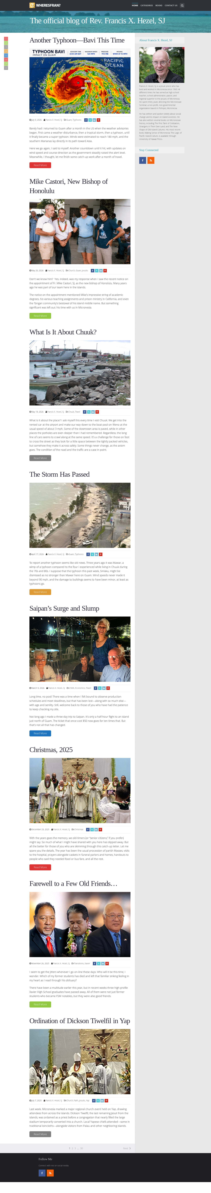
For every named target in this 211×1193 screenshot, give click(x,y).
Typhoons (77, 119)
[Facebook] (142, 160)
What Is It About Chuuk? (62, 332)
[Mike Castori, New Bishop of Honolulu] (79, 231)
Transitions (79, 963)
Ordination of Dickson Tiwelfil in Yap (79, 1021)
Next (125, 1148)
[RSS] (150, 160)
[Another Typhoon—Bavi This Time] (79, 80)
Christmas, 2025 (50, 750)
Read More (40, 165)
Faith (76, 1100)
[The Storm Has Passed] (79, 515)
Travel (77, 411)
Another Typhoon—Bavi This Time (76, 40)
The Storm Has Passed (59, 474)
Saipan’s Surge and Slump (64, 608)
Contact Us (171, 5)
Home (135, 5)
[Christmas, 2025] (79, 790)
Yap (87, 1100)
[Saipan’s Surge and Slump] (79, 649)
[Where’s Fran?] (44, 5)
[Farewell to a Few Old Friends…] (79, 924)
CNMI (71, 688)
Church (71, 270)
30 (81, 1148)
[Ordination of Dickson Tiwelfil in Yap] (79, 1061)
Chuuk (71, 411)
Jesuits (85, 270)
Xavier (87, 963)
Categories (147, 5)
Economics (80, 688)
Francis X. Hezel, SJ (53, 119)
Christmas (78, 829)
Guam (69, 119)
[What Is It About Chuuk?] (79, 372)
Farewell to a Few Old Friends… (73, 883)
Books (158, 5)
